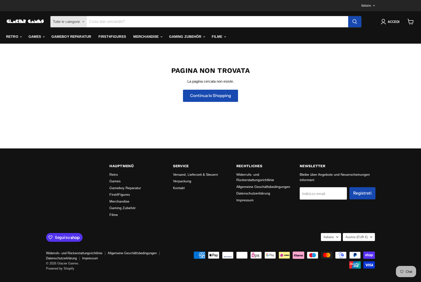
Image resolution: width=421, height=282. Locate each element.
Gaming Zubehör (185, 37)
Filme (217, 37)
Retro (12, 37)
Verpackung (182, 181)
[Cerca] (354, 21)
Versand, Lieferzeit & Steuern (195, 174)
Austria (356, 237)
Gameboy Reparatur (71, 37)
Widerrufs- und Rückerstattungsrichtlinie (74, 253)
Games (35, 37)
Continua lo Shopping (210, 95)
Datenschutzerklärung (253, 193)
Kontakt (179, 188)
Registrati (362, 193)
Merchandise (146, 37)
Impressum (245, 200)
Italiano (366, 5)
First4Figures (112, 37)
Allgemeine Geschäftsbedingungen (263, 187)
